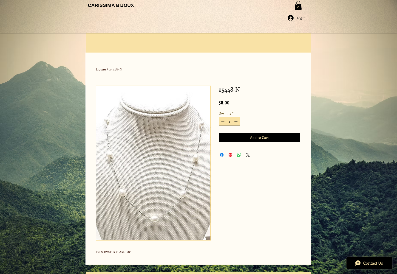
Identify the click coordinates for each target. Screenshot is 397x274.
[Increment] (236, 121)
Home (101, 69)
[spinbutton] (229, 121)
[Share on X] (248, 155)
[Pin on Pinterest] (230, 155)
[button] (298, 5)
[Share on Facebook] (221, 155)
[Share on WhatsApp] (239, 155)
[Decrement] (222, 121)
